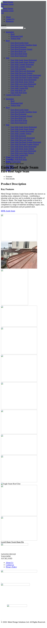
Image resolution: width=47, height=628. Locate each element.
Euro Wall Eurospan (18, 69)
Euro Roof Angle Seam (19, 43)
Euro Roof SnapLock (19, 56)
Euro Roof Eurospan (18, 47)
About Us (9, 563)
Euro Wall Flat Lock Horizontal (23, 71)
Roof (12, 34)
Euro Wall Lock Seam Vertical (22, 86)
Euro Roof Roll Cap (18, 51)
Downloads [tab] (10, 179)
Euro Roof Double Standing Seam (24, 45)
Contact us (10, 168)
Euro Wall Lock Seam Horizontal (23, 84)
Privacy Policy (11, 567)
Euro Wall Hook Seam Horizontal (23, 80)
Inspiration (10, 32)
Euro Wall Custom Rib (19, 88)
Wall (7, 58)
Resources (10, 21)
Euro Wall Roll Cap (18, 90)
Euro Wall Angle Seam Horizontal (24, 60)
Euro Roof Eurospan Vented (21, 49)
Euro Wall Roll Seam (19, 93)
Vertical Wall (15, 38)
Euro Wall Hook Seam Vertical (22, 82)
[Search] (25, 28)
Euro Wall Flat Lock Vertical (21, 73)
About (8, 17)
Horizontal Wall (17, 36)
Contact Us (10, 19)
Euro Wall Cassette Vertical (21, 67)
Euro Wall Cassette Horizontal (22, 64)
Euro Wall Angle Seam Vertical (22, 62)
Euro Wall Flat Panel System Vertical (25, 77)
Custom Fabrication (13, 95)
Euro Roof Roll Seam (19, 54)
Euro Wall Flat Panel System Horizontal (26, 75)
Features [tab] (9, 177)
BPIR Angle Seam (8, 211)
